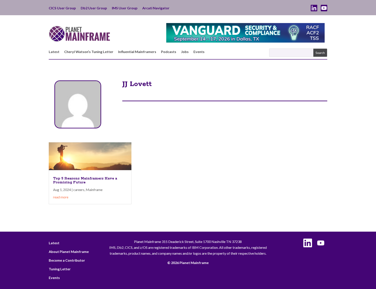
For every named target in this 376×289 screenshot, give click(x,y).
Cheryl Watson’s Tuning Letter (88, 52)
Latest (54, 52)
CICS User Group (62, 8)
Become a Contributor (67, 260)
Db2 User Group (94, 8)
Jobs (185, 52)
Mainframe (94, 190)
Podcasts (168, 52)
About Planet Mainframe (69, 251)
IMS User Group (125, 8)
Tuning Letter (60, 269)
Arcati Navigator (156, 8)
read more (60, 197)
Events (199, 52)
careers (78, 190)
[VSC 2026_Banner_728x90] (245, 41)
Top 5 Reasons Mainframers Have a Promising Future (85, 180)
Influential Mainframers (137, 52)
